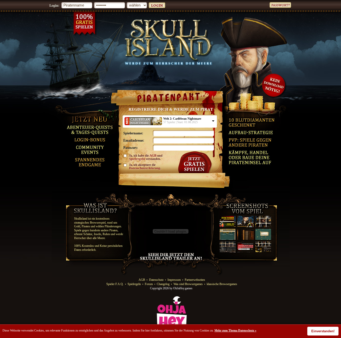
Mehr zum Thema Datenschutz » (235, 330)
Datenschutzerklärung (144, 168)
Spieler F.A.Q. (115, 284)
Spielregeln (137, 159)
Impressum (174, 280)
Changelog (163, 284)
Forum (149, 284)
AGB (153, 155)
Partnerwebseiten (195, 280)
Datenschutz (156, 280)
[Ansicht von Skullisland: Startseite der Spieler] (242, 252)
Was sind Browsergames (188, 284)
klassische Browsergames (222, 284)
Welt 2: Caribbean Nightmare (182, 118)
